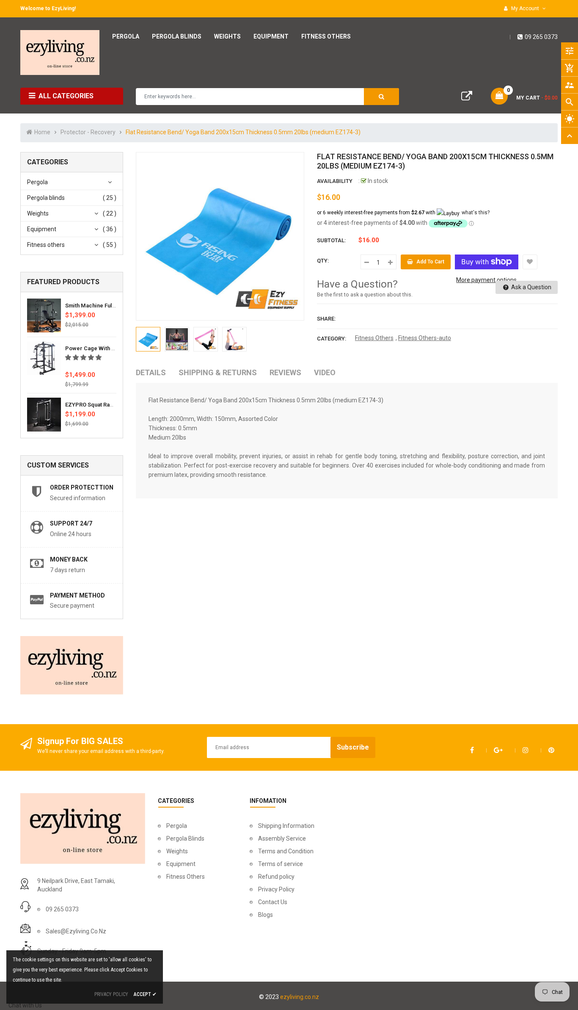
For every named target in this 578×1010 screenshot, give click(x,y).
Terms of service (280, 864)
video (325, 372)
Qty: (323, 260)
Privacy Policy (276, 889)
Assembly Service (282, 838)
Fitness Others (374, 338)
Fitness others (46, 244)
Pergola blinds (46, 197)
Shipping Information (286, 825)
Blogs (265, 914)
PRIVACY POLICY (111, 994)
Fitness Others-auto (424, 338)
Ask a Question (530, 287)
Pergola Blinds (185, 838)
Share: (326, 318)
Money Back (69, 559)
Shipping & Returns (218, 372)
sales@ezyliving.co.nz (76, 931)
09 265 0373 (541, 36)
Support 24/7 (71, 523)
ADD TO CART (416, 988)
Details (151, 372)
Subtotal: (331, 240)
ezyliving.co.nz (299, 996)
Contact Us (272, 902)
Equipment (41, 229)
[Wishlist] (530, 262)
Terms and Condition (286, 851)
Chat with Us (25, 1005)
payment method (77, 595)
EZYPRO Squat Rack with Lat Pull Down (115, 404)
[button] (84, 357)
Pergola (37, 182)
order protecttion (81, 487)
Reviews (285, 372)
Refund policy (276, 876)
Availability (334, 181)
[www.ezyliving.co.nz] (82, 828)
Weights (38, 213)
